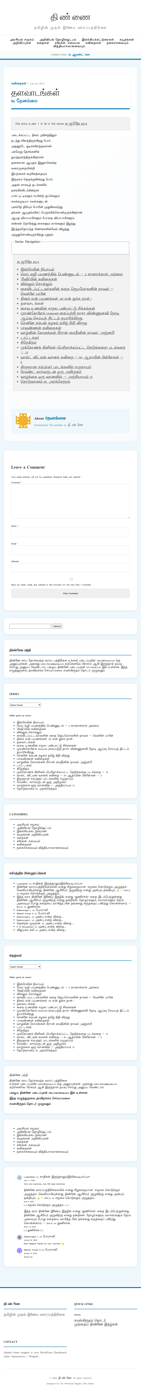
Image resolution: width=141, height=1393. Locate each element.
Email (14, 544)
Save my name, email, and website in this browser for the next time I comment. (51, 585)
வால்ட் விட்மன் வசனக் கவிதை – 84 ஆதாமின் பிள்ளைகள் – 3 (59, 775)
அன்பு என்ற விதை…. (49, 917)
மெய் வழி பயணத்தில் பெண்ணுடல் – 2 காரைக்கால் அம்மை (72, 274)
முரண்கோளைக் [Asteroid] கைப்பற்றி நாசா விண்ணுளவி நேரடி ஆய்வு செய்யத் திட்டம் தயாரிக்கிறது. (70, 316)
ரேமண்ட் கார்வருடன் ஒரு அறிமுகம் (51, 372)
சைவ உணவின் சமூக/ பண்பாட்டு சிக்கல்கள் (58, 308)
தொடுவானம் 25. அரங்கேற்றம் (45, 381)
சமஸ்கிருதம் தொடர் (90, 1320)
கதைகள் (43, 43)
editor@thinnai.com (106, 661)
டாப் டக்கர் (30, 338)
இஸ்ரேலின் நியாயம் (37, 269)
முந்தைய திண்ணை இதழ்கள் (96, 1324)
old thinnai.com (93, 667)
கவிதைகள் (93, 43)
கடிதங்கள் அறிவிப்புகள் (33, 835)
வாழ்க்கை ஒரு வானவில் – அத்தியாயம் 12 (57, 377)
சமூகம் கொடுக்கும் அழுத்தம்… (40, 894)
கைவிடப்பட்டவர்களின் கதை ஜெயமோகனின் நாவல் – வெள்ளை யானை (65, 736)
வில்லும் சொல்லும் (36, 284)
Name (15, 526)
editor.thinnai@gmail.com (52, 664)
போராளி (42, 910)
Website (15, 561)
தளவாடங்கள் (26, 742)
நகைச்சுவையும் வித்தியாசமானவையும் (42, 848)
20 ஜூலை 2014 (76, 123)
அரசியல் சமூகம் (22, 40)
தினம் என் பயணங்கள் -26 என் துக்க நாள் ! (56, 299)
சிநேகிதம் (28, 342)
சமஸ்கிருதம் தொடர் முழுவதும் (30, 1104)
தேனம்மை (27, 101)
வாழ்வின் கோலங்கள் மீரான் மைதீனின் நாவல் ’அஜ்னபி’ (68, 333)
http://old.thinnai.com (59, 1093)
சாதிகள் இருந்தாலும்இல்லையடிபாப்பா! (57, 884)
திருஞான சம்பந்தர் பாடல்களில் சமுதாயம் (56, 367)
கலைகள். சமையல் (67, 43)
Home (77, 1314)
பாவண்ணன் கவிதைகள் (41, 328)
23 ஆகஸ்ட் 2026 (79, 55)
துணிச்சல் (33, 907)
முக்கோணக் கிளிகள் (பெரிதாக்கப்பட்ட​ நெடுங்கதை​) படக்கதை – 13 (62, 772)
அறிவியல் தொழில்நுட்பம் (57, 40)
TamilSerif (65, 1098)
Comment (16, 482)
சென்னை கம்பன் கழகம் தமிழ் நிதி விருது (54, 323)
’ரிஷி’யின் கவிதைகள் (39, 279)
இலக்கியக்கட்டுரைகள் (98, 40)
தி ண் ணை (71, 16)
